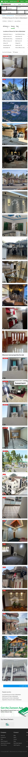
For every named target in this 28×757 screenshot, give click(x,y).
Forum (15, 739)
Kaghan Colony (7, 36)
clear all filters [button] (17, 21)
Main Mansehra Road (8, 38)
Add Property (17, 745)
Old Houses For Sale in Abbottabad (10, 696)
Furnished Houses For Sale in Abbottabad (11, 694)
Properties (6, 1)
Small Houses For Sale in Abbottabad (10, 698)
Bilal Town (18, 41)
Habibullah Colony (8, 34)
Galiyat (5, 43)
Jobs (2, 739)
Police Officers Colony (20, 47)
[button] (4, 9)
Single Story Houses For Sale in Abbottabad (11, 699)
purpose (3, 7)
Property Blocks (14, 1)
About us (3, 735)
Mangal (17, 43)
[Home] (2, 1)
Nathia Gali (18, 45)
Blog (15, 735)
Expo (15, 741)
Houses (13, 27)
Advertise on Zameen (5, 743)
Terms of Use (4, 745)
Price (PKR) (4, 11)
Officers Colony (7, 41)
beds (18, 11)
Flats (17, 27)
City (8, 7)
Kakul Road (18, 36)
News (15, 737)
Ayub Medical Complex (20, 34)
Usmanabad (6, 47)
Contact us (3, 737)
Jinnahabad (18, 38)
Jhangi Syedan (7, 45)
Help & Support (4, 741)
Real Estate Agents (18, 743)
